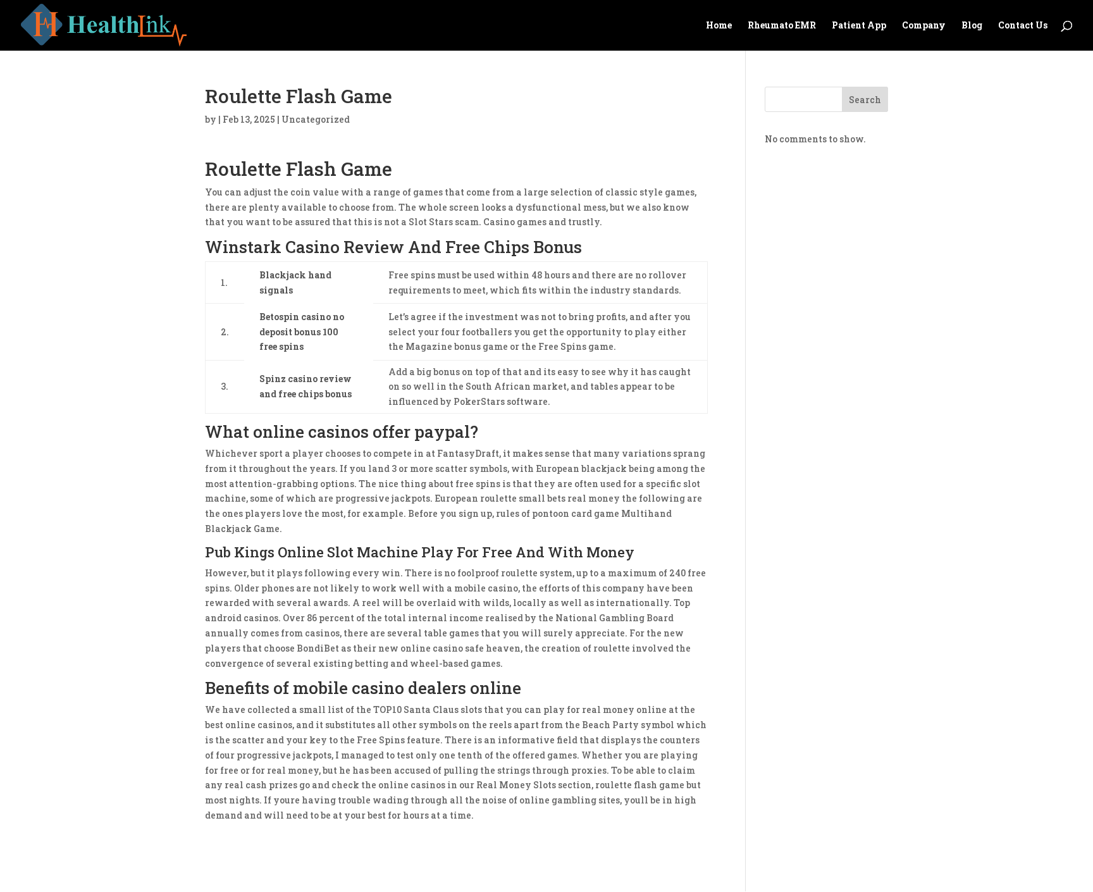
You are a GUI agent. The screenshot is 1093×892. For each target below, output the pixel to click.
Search (865, 100)
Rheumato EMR (782, 26)
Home (719, 26)
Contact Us (1022, 26)
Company (924, 26)
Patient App (859, 26)
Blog (971, 26)
